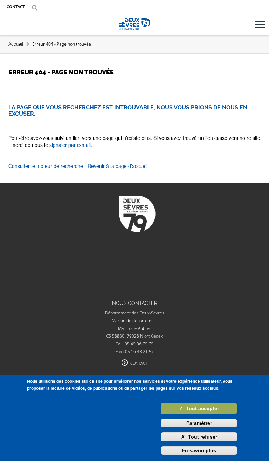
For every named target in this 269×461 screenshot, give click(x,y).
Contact (16, 6)
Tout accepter (199, 408)
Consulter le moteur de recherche (45, 165)
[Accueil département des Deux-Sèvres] (134, 31)
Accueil (15, 44)
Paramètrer (199, 423)
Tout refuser (199, 437)
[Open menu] (261, 22)
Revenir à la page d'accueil (117, 165)
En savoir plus (199, 450)
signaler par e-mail (70, 144)
